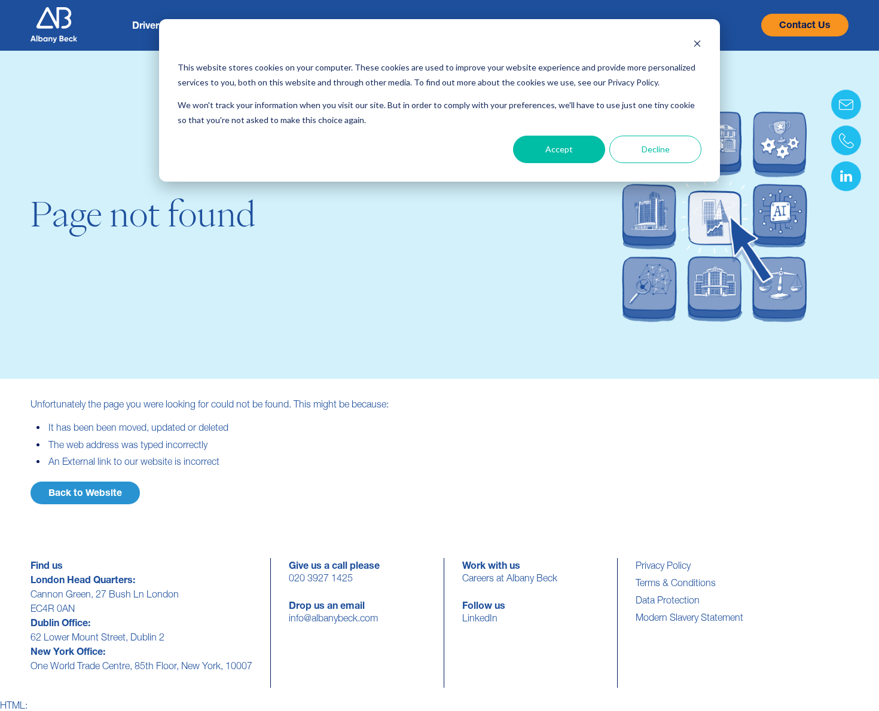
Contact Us (805, 24)
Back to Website (85, 492)
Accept (559, 149)
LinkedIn (480, 618)
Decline (656, 149)
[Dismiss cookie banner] (697, 45)
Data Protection (668, 600)
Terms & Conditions (676, 583)
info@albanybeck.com (333, 618)
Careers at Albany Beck (509, 578)
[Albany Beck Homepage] (53, 25)
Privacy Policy (663, 565)
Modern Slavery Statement (689, 617)
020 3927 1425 (321, 578)
